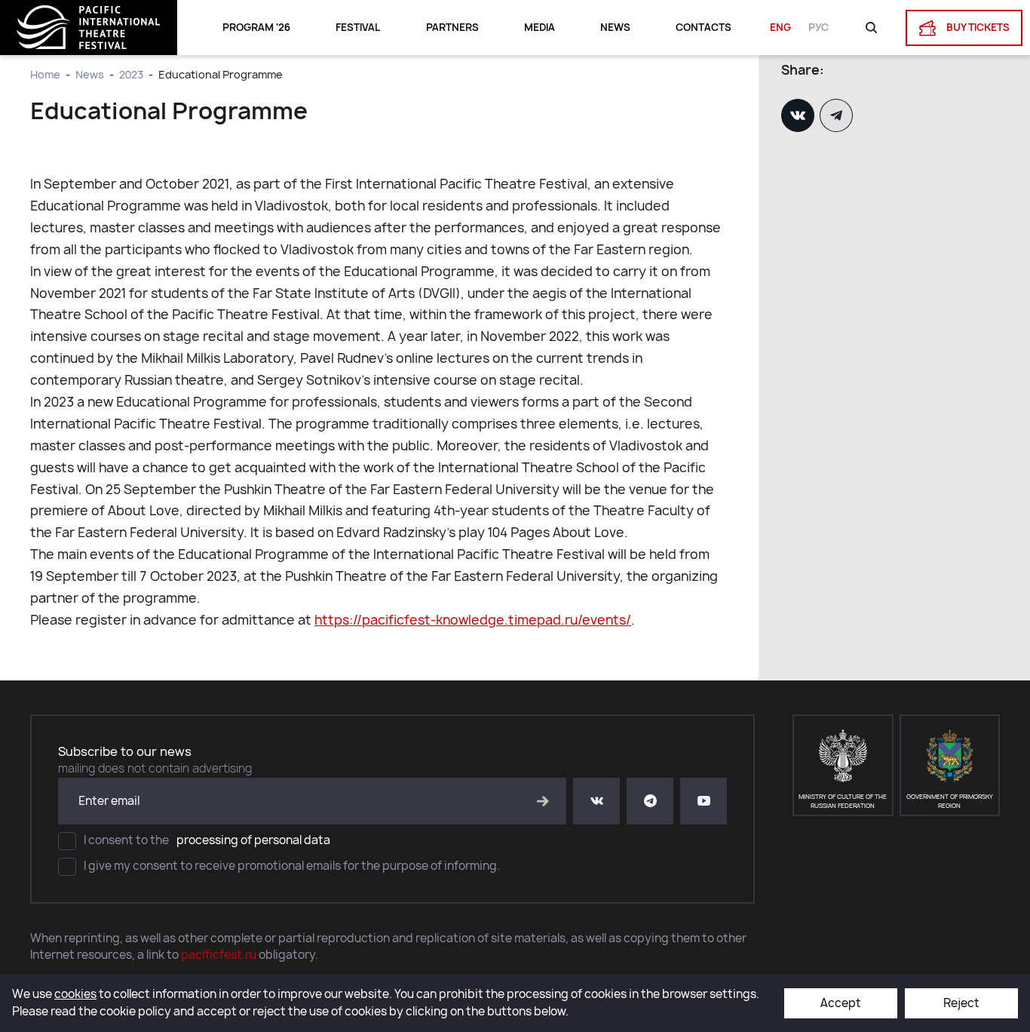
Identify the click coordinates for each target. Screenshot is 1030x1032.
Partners (452, 27)
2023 (131, 74)
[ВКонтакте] (799, 115)
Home (45, 74)
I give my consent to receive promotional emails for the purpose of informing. (292, 866)
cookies (75, 994)
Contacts (703, 27)
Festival (358, 27)
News (615, 27)
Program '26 (256, 27)
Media (539, 27)
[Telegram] (838, 115)
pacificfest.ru (218, 955)
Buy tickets (977, 26)
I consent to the (207, 840)
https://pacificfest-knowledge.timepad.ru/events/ (472, 619)
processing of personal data (253, 840)
